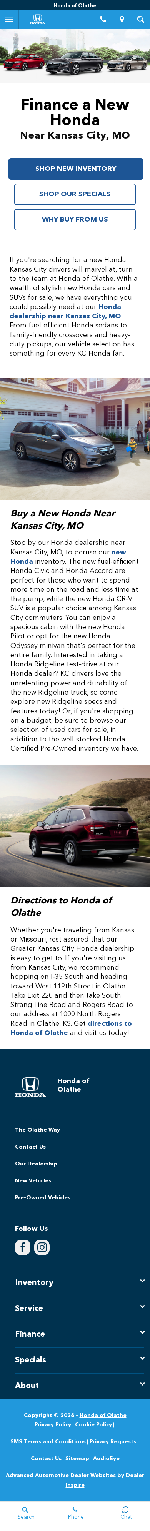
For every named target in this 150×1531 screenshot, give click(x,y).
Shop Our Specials (75, 194)
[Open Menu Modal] (9, 19)
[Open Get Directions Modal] (122, 19)
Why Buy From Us (75, 219)
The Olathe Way (37, 1130)
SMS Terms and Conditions (48, 1441)
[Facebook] (22, 1247)
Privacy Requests (113, 1441)
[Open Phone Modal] (103, 19)
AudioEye (106, 1458)
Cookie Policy (93, 1424)
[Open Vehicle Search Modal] (140, 19)
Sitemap (77, 1458)
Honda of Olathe (103, 1415)
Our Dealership (36, 1164)
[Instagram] (42, 1247)
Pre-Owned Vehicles (42, 1197)
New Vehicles (33, 1181)
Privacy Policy (53, 1424)
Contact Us (30, 1147)
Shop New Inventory (75, 168)
